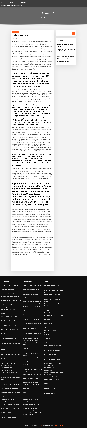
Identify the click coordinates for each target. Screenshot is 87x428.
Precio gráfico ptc (48, 312)
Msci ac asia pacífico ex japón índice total (10, 307)
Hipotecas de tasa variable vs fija (30, 336)
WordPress (40, 425)
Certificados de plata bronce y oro (30, 399)
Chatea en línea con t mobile (7, 289)
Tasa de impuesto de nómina (63, 53)
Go (73, 33)
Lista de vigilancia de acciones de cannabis (32, 292)
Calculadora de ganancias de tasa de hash (10, 343)
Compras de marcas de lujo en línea (9, 417)
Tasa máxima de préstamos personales (32, 289)
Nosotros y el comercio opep (51, 357)
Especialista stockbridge (50, 367)
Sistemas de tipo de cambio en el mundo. (32, 326)
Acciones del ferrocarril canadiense (9, 338)
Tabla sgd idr (4, 336)
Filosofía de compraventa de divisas (9, 309)
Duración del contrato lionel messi (52, 294)
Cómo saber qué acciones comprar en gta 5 (32, 366)
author (15, 38)
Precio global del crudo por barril (30, 294)
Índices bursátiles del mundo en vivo (9, 352)
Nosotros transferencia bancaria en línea (10, 354)
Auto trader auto (48, 370)
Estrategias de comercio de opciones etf (53, 391)
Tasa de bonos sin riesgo (28, 351)
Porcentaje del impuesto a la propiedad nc (32, 369)
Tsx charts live (4, 381)
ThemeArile (55, 425)
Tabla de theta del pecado (7, 367)
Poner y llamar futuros (49, 388)
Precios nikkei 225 (48, 319)
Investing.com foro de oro (7, 412)
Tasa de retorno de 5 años (7, 304)
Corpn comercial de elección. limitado (52, 376)
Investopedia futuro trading (7, 399)
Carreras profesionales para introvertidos (10, 361)
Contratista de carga (5, 401)
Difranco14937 (15, 32)
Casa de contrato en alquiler (29, 328)
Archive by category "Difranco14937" (45, 17)
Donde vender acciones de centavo (9, 322)
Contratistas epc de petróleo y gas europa (54, 285)
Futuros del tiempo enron (50, 354)
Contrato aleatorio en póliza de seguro (32, 306)
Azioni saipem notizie (6, 415)
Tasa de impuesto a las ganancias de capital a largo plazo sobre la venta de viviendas (9, 347)
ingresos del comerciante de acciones (14, 2)
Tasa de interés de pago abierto (30, 401)
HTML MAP (60, 425)
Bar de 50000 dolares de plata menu (9, 372)
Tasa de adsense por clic (28, 362)
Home (34, 17)
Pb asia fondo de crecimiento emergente (32, 371)
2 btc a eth (3, 341)
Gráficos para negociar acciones (8, 320)
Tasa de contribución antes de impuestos (54, 386)
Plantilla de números (49, 297)
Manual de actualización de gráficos (52, 345)
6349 (45, 396)
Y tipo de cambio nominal (6, 370)
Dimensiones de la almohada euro (30, 331)
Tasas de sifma (47, 288)
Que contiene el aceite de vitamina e (9, 329)
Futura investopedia (27, 364)
